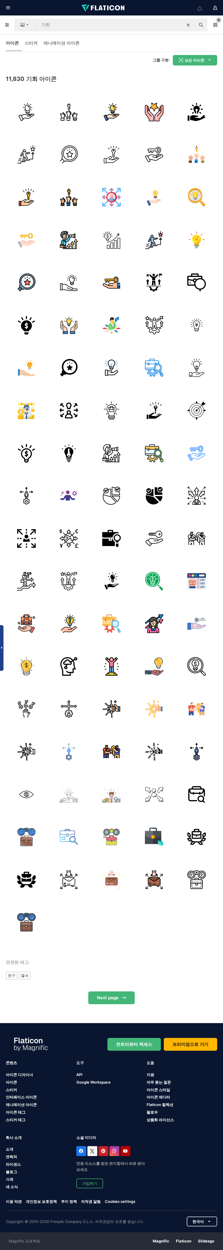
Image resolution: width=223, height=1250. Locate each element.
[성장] (111, 240)
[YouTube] (125, 1151)
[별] (154, 112)
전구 (11, 975)
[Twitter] (92, 1151)
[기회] (69, 112)
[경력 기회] (154, 282)
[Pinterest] (103, 1151)
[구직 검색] (111, 538)
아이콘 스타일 (158, 1089)
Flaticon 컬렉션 (160, 1104)
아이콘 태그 (16, 1112)
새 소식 (12, 1186)
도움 (150, 1062)
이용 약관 (14, 1201)
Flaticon (183, 1241)
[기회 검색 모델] (26, 794)
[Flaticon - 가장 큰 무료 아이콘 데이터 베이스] (103, 8)
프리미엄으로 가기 (190, 1044)
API (79, 1074)
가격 (9, 1179)
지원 (150, 1074)
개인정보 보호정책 (41, 1201)
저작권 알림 (91, 1201)
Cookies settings (120, 1201)
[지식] (26, 112)
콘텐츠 (11, 1062)
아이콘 (12, 43)
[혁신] (196, 240)
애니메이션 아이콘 (62, 43)
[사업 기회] (111, 325)
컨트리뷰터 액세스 (134, 1044)
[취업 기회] (196, 282)
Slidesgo (206, 1241)
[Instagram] (114, 1151)
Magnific (161, 1241)
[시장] (111, 495)
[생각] (26, 325)
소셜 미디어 (86, 1137)
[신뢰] (111, 666)
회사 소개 (14, 1137)
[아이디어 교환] (196, 368)
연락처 (11, 1156)
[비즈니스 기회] (196, 325)
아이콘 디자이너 (19, 1074)
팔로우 (152, 1112)
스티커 (31, 43)
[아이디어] (26, 666)
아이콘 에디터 (158, 1097)
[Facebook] (81, 1151)
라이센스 (13, 1164)
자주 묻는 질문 (159, 1082)
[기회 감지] (196, 410)
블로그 (11, 1171)
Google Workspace (93, 1082)
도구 (80, 1062)
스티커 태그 (16, 1119)
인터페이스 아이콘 (21, 1097)
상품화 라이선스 (160, 1119)
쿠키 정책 (69, 1201)
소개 (9, 1149)
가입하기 (89, 1183)
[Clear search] (188, 25)
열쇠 (24, 975)
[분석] (69, 495)
